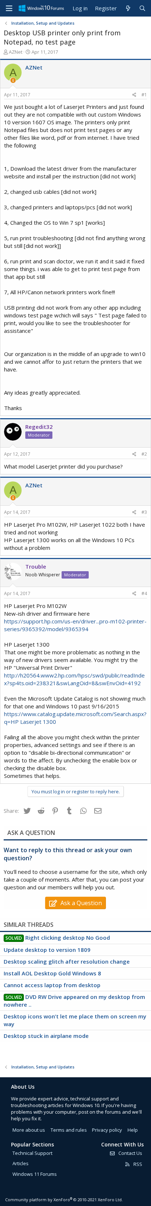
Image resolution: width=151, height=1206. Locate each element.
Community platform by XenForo (64, 1199)
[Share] (134, 95)
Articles (20, 1163)
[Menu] (9, 8)
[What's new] (128, 8)
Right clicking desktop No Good (67, 937)
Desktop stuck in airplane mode (46, 1035)
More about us (28, 1130)
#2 (144, 454)
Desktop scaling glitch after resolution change (67, 961)
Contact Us (129, 1153)
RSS (137, 1164)
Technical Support (32, 1153)
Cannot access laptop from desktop (52, 985)
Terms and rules (69, 1130)
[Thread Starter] (13, 80)
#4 (144, 593)
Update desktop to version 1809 (47, 949)
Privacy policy (107, 1130)
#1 (144, 95)
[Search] (142, 8)
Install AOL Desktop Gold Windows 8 (52, 973)
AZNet (15, 52)
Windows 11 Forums (34, 1174)
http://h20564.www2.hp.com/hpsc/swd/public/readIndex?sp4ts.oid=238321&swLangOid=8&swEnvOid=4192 (74, 679)
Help (133, 1130)
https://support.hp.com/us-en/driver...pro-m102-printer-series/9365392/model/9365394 (75, 625)
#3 (144, 512)
